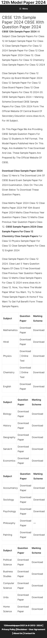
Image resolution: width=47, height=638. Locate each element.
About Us (17, 633)
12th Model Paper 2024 (23, 2)
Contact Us (29, 633)
